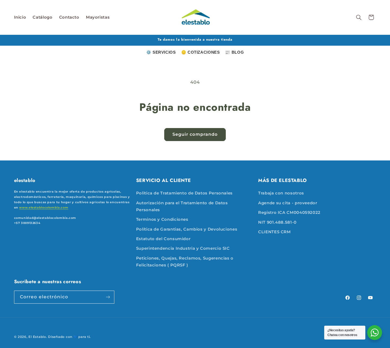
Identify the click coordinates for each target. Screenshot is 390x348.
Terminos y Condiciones (162, 219)
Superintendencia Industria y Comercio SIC (183, 248)
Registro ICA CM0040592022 (289, 212)
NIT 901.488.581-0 (277, 222)
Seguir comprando (195, 134)
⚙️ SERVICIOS (161, 52)
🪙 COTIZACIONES (200, 52)
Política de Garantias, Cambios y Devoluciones (186, 229)
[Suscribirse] (108, 296)
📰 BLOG (234, 52)
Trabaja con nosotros (281, 193)
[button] (359, 17)
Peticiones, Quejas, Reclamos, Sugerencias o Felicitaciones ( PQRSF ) (184, 262)
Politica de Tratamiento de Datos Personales (184, 193)
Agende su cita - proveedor (287, 203)
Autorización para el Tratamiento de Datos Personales (182, 206)
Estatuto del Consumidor (163, 238)
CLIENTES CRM (274, 232)
